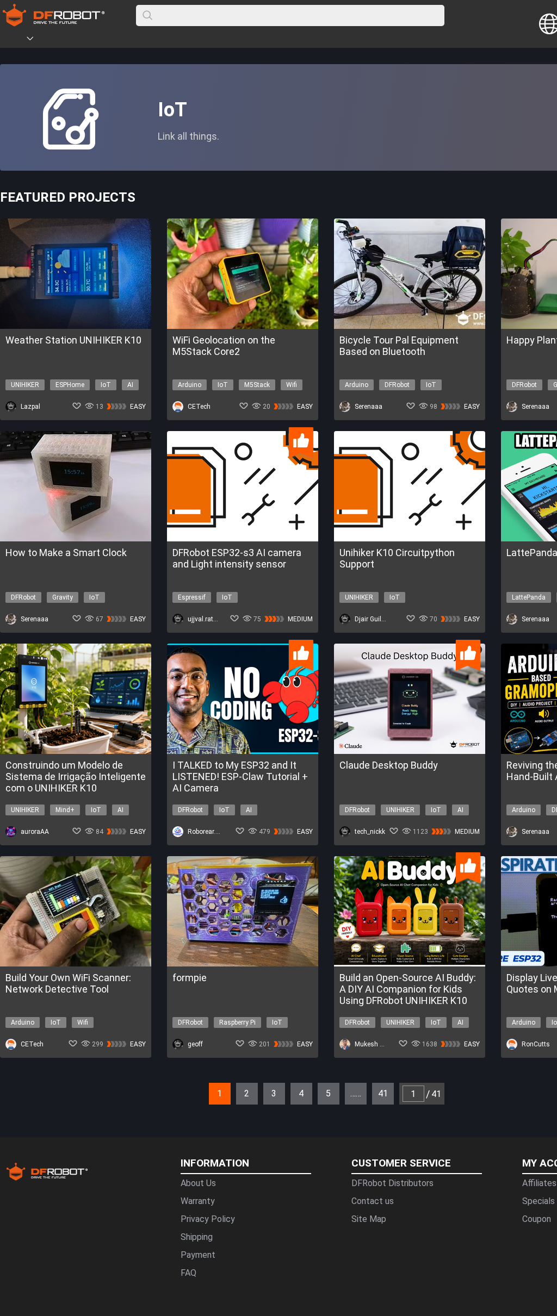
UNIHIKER (25, 385)
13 (87, 1088)
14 (97, 1088)
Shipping (197, 1237)
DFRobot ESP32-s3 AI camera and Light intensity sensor (236, 558)
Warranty (198, 1201)
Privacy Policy (208, 1219)
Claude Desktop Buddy (388, 765)
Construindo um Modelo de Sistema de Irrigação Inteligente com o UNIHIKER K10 (75, 776)
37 (348, 1088)
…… (355, 1093)
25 (217, 1088)
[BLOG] (91, 40)
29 (261, 1088)
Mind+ (65, 810)
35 (326, 1088)
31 (282, 1088)
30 (272, 1088)
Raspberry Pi (237, 1022)
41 (391, 1088)
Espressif (192, 597)
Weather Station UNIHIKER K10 (73, 340)
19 (152, 1088)
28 (250, 1088)
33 (304, 1088)
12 (76, 1088)
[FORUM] (58, 40)
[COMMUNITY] (36, 40)
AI (130, 385)
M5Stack (257, 385)
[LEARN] (107, 40)
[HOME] (15, 40)
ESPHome (69, 385)
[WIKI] (74, 40)
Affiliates (539, 1183)
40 (380, 1088)
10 (54, 1088)
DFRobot (397, 385)
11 (65, 1088)
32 (293, 1088)
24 (206, 1088)
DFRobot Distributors (392, 1183)
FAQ (188, 1273)
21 (174, 1088)
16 (119, 1088)
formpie (189, 977)
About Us (198, 1183)
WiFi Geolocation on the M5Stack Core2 (223, 345)
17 (130, 1088)
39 (369, 1088)
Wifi (291, 385)
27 (239, 1088)
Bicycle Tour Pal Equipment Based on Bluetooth (399, 345)
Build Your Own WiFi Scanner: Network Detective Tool (68, 983)
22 (185, 1088)
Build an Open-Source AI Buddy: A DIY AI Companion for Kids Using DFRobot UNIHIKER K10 (407, 989)
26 (228, 1088)
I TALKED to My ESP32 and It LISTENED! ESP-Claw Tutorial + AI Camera (240, 776)
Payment (198, 1255)
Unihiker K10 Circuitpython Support (397, 558)
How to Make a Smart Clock (66, 552)
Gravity (62, 597)
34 (315, 1088)
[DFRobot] (53, 23)
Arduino (189, 385)
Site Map (368, 1219)
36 (337, 1088)
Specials (538, 1201)
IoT (106, 385)
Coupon (536, 1219)
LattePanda (529, 597)
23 (195, 1088)
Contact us (372, 1201)
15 (108, 1088)
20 (163, 1088)
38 (359, 1088)
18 (141, 1088)
